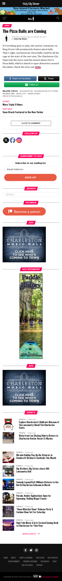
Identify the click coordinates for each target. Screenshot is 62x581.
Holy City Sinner (20, 39)
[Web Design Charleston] (35, 577)
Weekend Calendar (30, 561)
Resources (45, 561)
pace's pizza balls (13, 96)
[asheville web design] (48, 577)
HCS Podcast (53, 557)
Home (6, 557)
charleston (27, 91)
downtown (9, 94)
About (13, 557)
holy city (21, 94)
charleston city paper (46, 91)
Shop (55, 561)
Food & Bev (40, 557)
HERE (38, 66)
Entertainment (14, 561)
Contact (39, 565)
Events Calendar (25, 557)
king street (34, 94)
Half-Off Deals (27, 565)
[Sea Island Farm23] (31, 14)
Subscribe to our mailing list (30, 163)
